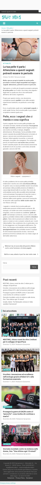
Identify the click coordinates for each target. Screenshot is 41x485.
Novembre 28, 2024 (9, 419)
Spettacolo (8, 407)
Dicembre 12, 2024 (9, 344)
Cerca (5, 263)
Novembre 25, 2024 (9, 454)
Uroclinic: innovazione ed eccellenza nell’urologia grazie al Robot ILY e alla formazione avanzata (18, 376)
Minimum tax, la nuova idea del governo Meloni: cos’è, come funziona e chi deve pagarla (20, 247)
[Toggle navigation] (4, 23)
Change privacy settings (8, 483)
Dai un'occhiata (10, 311)
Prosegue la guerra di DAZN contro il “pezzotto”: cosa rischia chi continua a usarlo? (19, 414)
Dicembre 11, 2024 (9, 381)
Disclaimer (29, 478)
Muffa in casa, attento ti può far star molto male (20, 254)
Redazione (10, 478)
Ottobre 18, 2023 (8, 77)
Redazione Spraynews (23, 344)
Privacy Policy (20, 478)
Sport (6, 334)
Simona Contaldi (20, 77)
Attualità (7, 63)
